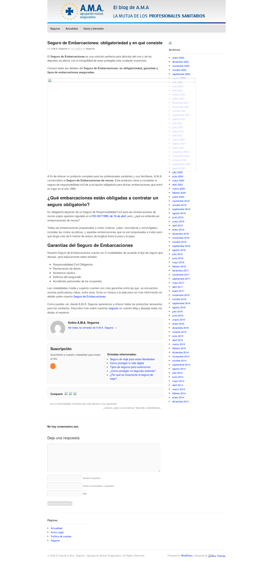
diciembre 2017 (180, 270)
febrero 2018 (179, 266)
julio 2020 (177, 172)
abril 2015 (177, 340)
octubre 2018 (179, 242)
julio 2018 (177, 254)
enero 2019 (178, 229)
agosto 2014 (179, 368)
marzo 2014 (178, 389)
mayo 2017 (178, 282)
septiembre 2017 (181, 278)
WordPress (187, 555)
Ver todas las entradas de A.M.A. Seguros (92, 327)
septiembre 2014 (181, 364)
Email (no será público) (98, 485)
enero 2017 (178, 291)
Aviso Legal (57, 532)
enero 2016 (178, 323)
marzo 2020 (178, 188)
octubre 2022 (179, 70)
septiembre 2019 (181, 209)
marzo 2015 (178, 344)
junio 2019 (177, 217)
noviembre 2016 (180, 295)
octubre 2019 (179, 205)
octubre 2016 (179, 299)
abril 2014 (177, 385)
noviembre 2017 (180, 274)
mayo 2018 (178, 262)
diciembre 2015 (180, 327)
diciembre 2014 (180, 352)
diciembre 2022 (180, 61)
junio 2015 (177, 336)
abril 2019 (177, 225)
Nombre (92, 477)
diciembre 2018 (180, 233)
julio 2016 (177, 311)
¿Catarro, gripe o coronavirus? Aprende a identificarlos (132, 407)
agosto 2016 (179, 307)
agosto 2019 (179, 213)
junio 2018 (177, 258)
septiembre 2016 (181, 303)
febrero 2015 (179, 348)
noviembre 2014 (180, 356)
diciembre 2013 (180, 401)
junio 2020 (177, 176)
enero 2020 (178, 197)
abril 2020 (177, 184)
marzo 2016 (178, 319)
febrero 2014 (179, 393)
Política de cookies (61, 536)
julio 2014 (177, 373)
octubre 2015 (179, 332)
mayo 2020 (178, 180)
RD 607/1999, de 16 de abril (109, 216)
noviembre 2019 (180, 201)
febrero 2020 (179, 192)
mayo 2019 (178, 221)
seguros (113, 308)
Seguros (55, 28)
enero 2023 (178, 57)
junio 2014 (177, 377)
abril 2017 (177, 287)
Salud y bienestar (93, 28)
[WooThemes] (217, 555)
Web (85, 493)
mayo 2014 (178, 381)
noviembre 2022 (180, 66)
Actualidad (72, 28)
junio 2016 (177, 315)
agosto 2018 (179, 250)
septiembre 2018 (181, 246)
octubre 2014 (179, 360)
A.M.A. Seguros (59, 48)
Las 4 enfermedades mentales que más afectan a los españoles (83, 403)
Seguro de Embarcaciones (89, 296)
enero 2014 (178, 397)
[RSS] (53, 366)
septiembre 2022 (181, 74)
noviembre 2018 (180, 237)
